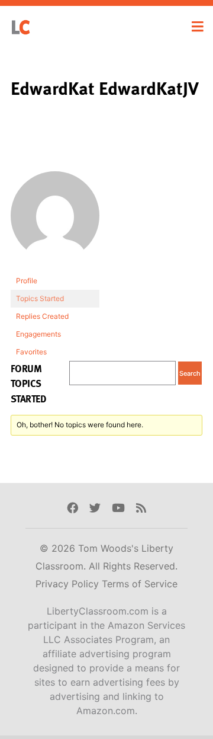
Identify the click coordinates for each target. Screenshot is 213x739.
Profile (26, 280)
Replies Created (42, 316)
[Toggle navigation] (198, 26)
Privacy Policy (69, 584)
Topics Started (40, 298)
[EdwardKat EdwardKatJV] (55, 221)
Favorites (31, 351)
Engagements (38, 333)
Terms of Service (140, 584)
